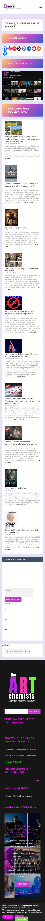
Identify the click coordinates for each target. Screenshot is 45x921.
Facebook (9, 749)
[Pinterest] (14, 48)
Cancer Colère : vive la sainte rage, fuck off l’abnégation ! (21, 531)
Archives (6, 645)
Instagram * (22, 749)
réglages (38, 912)
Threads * (9, 762)
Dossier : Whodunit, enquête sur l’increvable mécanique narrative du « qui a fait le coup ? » (22, 400)
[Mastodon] (24, 48)
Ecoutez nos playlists (20, 64)
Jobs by (7, 616)
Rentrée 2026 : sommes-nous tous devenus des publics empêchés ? (19, 312)
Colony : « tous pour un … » (16, 228)
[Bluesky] (4, 53)
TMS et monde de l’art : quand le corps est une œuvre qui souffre (21, 355)
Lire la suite (28, 202)
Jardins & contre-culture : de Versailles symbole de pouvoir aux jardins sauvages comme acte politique (22, 139)
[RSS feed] (39, 48)
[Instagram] (9, 48)
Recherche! (13, 600)
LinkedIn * (10, 755)
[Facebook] (4, 48)
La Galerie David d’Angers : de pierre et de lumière (21, 269)
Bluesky (18, 762)
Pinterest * (21, 755)
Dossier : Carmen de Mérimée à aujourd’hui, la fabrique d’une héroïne (21, 443)
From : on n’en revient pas (16, 488)
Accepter (8, 917)
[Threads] (19, 48)
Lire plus (22, 884)
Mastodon (31, 755)
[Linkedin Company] (29, 48)
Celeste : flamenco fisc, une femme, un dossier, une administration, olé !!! (21, 184)
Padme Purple (18, 840)
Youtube (32, 749)
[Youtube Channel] (34, 48)
